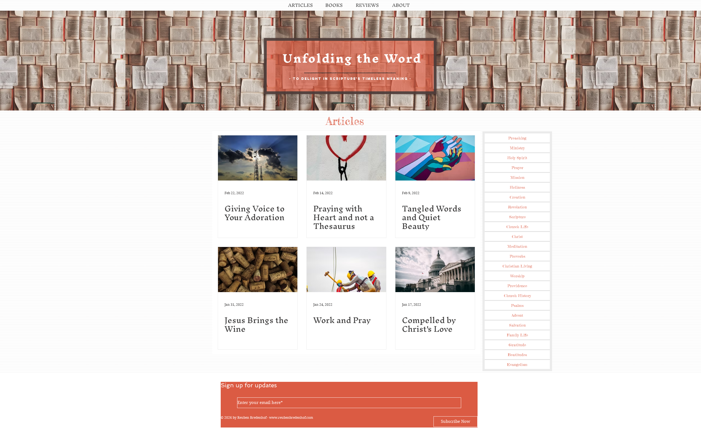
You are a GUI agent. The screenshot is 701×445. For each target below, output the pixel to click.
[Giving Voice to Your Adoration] (257, 158)
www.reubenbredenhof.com (291, 417)
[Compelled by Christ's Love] (435, 269)
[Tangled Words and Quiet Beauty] (435, 158)
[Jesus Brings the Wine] (257, 269)
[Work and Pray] (346, 269)
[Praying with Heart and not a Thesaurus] (346, 158)
